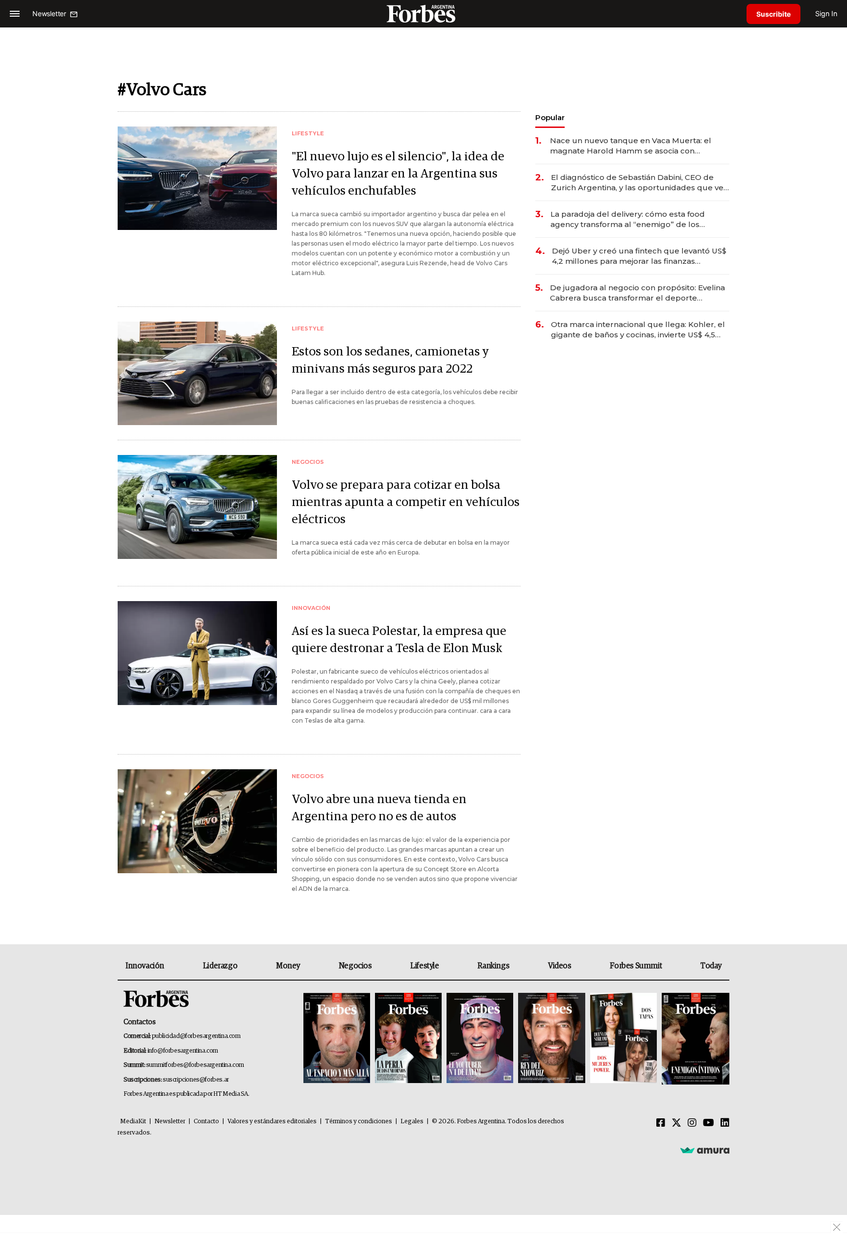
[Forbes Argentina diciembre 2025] (551, 1038)
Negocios (355, 966)
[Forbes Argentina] (423, 13)
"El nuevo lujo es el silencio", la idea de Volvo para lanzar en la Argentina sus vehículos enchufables (398, 174)
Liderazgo (220, 966)
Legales (412, 1121)
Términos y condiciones (358, 1121)
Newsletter (169, 1121)
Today (711, 966)
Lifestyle (424, 966)
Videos (560, 966)
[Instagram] (692, 1123)
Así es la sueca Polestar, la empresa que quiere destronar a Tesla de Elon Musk (399, 640)
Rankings (493, 966)
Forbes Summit (636, 966)
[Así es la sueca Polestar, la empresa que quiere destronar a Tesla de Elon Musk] (197, 653)
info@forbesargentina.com (183, 1051)
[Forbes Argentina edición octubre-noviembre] (623, 1038)
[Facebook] (660, 1123)
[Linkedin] (725, 1123)
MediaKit (133, 1121)
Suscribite (773, 14)
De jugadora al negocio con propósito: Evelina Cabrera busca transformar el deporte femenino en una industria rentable (637, 293)
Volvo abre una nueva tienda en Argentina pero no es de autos (379, 808)
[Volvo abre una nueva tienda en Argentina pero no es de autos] (197, 821)
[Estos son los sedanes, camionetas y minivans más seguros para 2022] (197, 373)
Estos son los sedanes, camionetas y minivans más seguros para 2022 (390, 360)
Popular (550, 117)
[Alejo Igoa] (480, 1038)
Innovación (144, 966)
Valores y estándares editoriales (272, 1121)
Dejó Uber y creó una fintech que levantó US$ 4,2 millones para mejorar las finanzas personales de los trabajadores (639, 256)
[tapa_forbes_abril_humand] (408, 1038)
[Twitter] (676, 1123)
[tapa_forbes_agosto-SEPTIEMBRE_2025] (694, 1038)
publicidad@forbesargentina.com (196, 1036)
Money (288, 966)
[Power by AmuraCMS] (704, 1150)
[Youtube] (708, 1123)
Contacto (206, 1121)
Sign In (826, 13)
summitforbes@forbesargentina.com (195, 1065)
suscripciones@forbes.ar (196, 1080)
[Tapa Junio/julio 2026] (337, 1038)
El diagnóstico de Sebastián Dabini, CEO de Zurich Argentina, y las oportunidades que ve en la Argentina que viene (637, 183)
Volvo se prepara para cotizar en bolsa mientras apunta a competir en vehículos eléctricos (406, 502)
